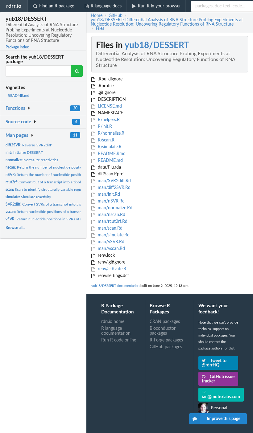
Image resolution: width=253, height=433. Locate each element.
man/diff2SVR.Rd (114, 188)
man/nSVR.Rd (111, 201)
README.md (18, 95)
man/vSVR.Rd (110, 242)
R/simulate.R (109, 147)
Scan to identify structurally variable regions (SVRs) (51, 189)
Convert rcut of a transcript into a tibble (44, 182)
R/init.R (104, 127)
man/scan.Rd (109, 228)
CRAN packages (165, 322)
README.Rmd (111, 154)
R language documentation (116, 331)
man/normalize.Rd (114, 208)
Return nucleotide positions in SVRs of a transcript (52, 219)
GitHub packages (166, 347)
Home (96, 16)
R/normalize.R (110, 133)
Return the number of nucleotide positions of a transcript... (59, 167)
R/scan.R (105, 140)
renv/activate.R (111, 269)
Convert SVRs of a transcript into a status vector (53, 204)
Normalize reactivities (32, 160)
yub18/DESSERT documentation (115, 286)
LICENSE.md (109, 106)
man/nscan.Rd (111, 215)
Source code (18, 122)
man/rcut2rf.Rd (112, 221)
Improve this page (223, 419)
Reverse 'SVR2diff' (29, 145)
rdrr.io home (112, 322)
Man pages (17, 135)
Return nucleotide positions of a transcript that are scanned (59, 212)
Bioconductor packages (163, 331)
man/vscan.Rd (111, 249)
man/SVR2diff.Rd (114, 181)
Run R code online (118, 340)
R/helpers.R (108, 120)
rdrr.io (13, 6)
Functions (15, 108)
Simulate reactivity (28, 197)
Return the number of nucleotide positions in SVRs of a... (57, 175)
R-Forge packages (166, 340)
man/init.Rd (108, 194)
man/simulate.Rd (113, 235)
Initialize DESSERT (24, 152)
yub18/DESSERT (157, 45)
